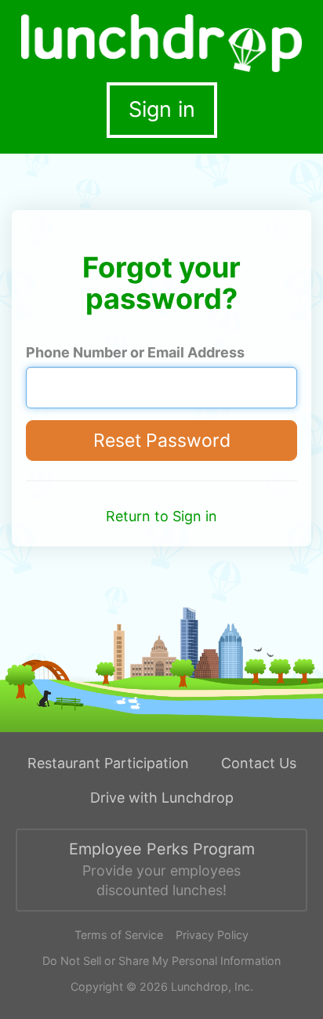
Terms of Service (118, 934)
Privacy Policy (212, 934)
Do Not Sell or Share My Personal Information (161, 960)
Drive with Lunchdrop (162, 797)
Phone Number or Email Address (135, 352)
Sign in (162, 109)
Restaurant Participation (108, 763)
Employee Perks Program (162, 868)
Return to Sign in (161, 516)
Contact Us (258, 763)
